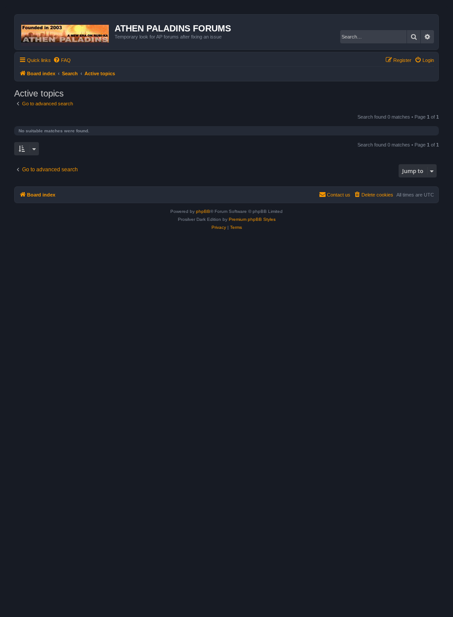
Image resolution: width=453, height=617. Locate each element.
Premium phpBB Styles (252, 219)
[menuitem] (62, 60)
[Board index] (66, 32)
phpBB (203, 211)
